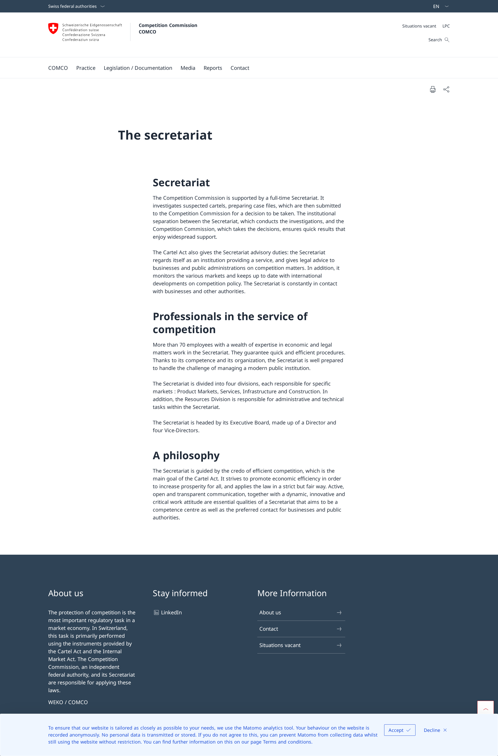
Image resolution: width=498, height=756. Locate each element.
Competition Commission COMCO (169, 28)
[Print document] (432, 89)
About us (270, 612)
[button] (58, 67)
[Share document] (446, 89)
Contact (268, 628)
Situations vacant (280, 645)
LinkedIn (171, 612)
